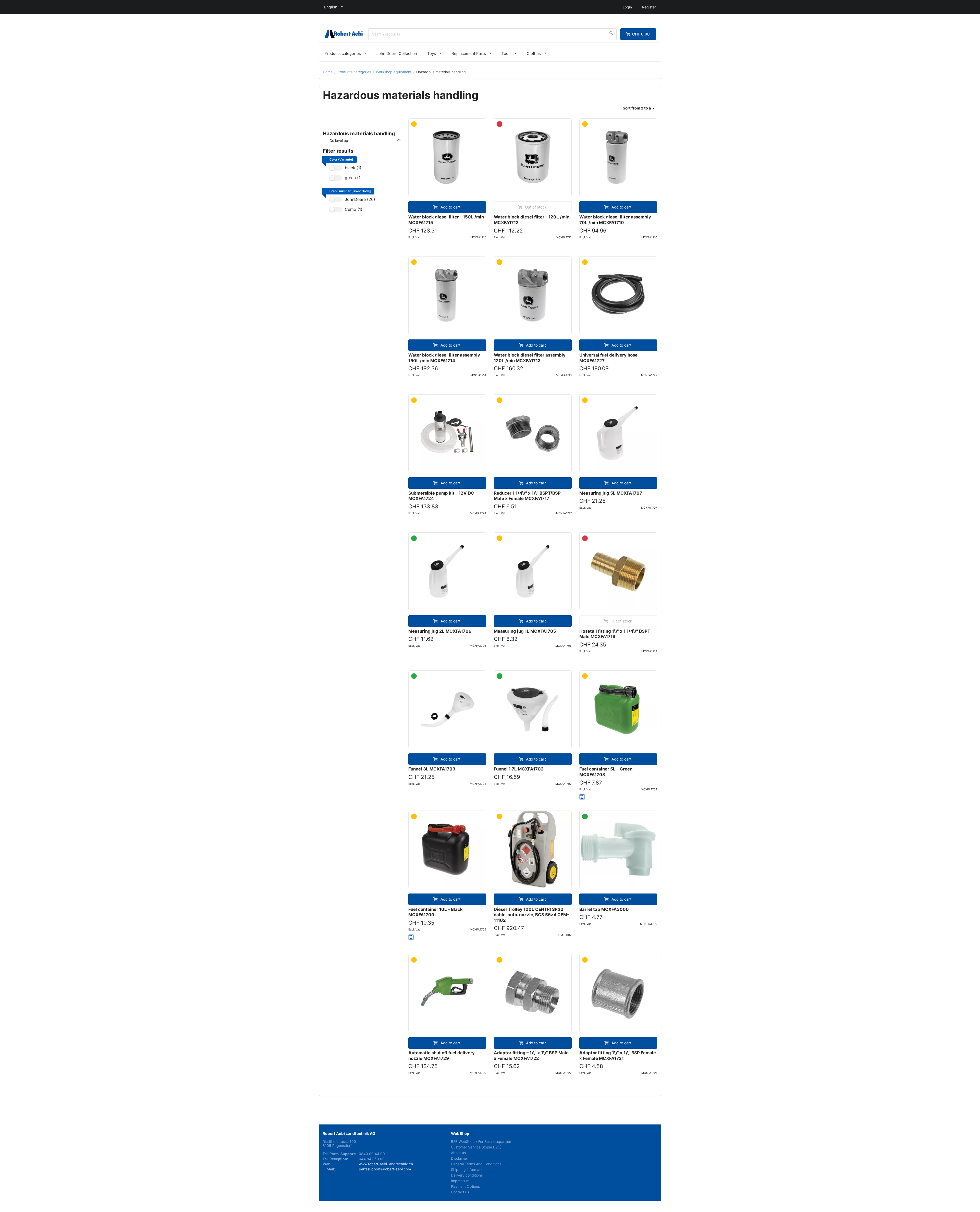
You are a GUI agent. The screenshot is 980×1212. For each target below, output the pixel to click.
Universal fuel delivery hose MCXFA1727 (608, 357)
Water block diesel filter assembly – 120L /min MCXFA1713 (531, 357)
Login (627, 7)
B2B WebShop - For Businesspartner (481, 1142)
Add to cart (449, 207)
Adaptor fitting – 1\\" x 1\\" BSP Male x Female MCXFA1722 (531, 1055)
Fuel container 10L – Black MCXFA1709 (435, 912)
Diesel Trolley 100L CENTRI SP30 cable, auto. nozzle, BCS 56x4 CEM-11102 (531, 915)
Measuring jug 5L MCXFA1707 (610, 493)
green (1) (353, 177)
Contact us (460, 1192)
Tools (506, 53)
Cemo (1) (353, 209)
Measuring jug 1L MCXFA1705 (525, 631)
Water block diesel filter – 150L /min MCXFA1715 (446, 219)
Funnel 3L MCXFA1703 (431, 769)
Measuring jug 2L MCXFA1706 (439, 631)
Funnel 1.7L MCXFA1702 (519, 769)
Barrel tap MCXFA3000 (604, 909)
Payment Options (465, 1186)
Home (328, 72)
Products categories (342, 53)
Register (649, 7)
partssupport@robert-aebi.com (385, 1169)
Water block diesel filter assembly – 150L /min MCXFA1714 (445, 357)
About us (458, 1152)
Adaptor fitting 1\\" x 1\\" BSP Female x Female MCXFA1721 (617, 1055)
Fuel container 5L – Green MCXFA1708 (605, 771)
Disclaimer (459, 1158)
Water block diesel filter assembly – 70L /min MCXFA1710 (616, 219)
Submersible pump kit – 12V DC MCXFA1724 (441, 496)
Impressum (460, 1181)
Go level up (338, 140)
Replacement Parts (468, 53)
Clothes (534, 53)
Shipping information (468, 1169)
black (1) (353, 167)
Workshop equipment (393, 72)
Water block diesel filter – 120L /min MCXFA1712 (531, 219)
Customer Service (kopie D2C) (476, 1147)
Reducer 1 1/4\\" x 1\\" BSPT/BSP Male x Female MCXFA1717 (527, 496)
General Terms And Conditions (476, 1164)
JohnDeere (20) (360, 199)
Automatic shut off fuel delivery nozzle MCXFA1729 (441, 1055)
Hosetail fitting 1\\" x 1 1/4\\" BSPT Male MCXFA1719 (614, 634)
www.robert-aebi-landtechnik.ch (386, 1164)
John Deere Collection (396, 53)
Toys (431, 53)
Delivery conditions (467, 1175)
